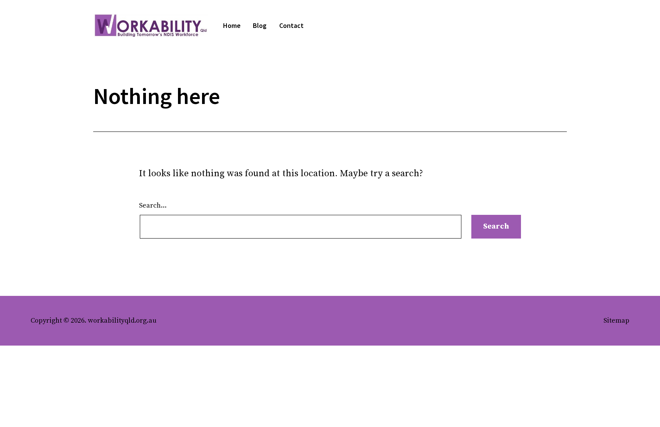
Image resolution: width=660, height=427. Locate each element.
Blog (260, 25)
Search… (153, 205)
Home (232, 25)
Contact (291, 25)
